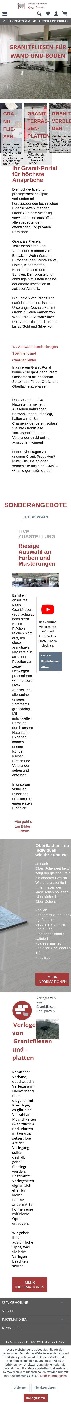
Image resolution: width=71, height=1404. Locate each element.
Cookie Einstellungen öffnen (50, 661)
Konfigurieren (35, 1398)
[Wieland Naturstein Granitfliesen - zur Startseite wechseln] (32, 6)
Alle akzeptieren (45, 1387)
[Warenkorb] (65, 14)
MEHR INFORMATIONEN (52, 979)
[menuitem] (3, 14)
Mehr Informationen (53, 1376)
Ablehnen (20, 1387)
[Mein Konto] (56, 14)
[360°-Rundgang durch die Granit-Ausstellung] (35, 580)
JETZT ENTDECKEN (35, 516)
